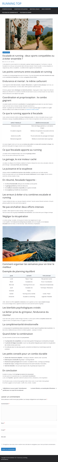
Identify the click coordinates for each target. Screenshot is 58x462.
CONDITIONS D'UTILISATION (21, 9)
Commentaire (5, 403)
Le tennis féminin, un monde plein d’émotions (43, 388)
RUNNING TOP (11, 3)
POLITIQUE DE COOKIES (25, 12)
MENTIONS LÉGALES (34, 9)
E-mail (3, 430)
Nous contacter (46, 9)
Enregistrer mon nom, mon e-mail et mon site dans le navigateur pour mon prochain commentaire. (29, 444)
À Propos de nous (7, 9)
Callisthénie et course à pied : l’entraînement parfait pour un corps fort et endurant (15, 389)
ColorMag (25, 457)
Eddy (13, 61)
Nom (3, 423)
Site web (3, 437)
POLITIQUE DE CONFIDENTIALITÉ (10, 12)
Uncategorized (6, 52)
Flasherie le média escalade (32, 109)
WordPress (5, 459)
